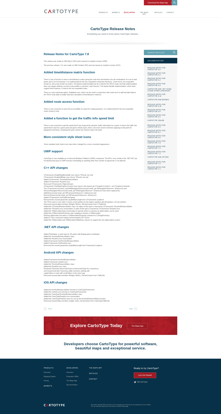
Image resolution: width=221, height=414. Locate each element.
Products (103, 12)
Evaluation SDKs (72, 376)
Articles (158, 12)
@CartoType (142, 382)
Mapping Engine (50, 376)
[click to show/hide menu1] (174, 2)
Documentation (71, 385)
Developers (129, 12)
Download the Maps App (158, 3)
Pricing (46, 380)
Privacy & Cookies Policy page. (120, 406)
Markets (116, 12)
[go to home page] (61, 14)
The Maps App (144, 13)
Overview (47, 372)
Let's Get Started (145, 375)
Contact (170, 12)
